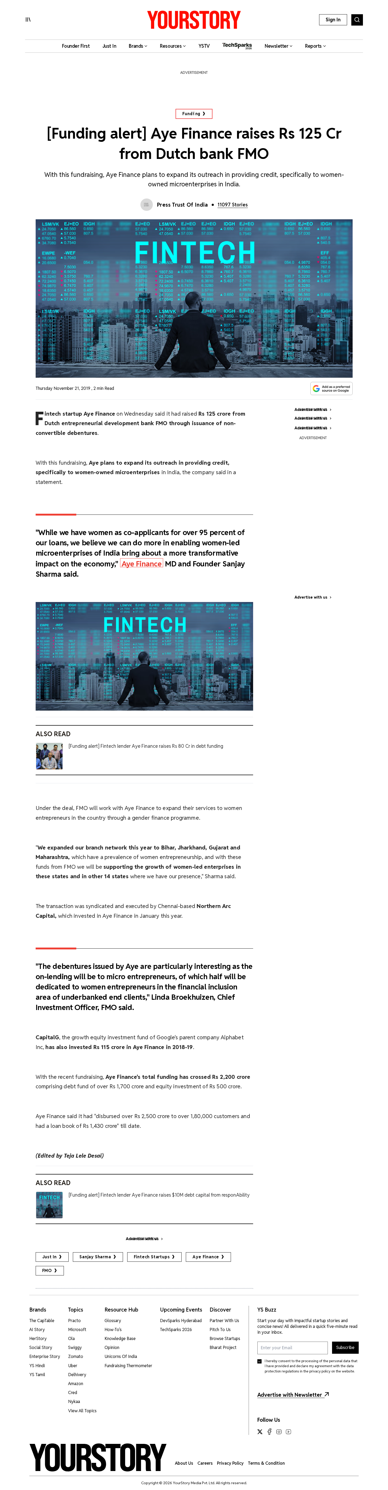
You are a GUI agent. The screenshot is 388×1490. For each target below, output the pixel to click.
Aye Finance (142, 563)
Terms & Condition (266, 1463)
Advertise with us (311, 597)
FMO (47, 1270)
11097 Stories (232, 205)
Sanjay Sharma (95, 1257)
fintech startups (152, 1257)
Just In (49, 1257)
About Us (184, 1463)
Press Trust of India (182, 204)
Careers (205, 1463)
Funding (191, 114)
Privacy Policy (230, 1463)
